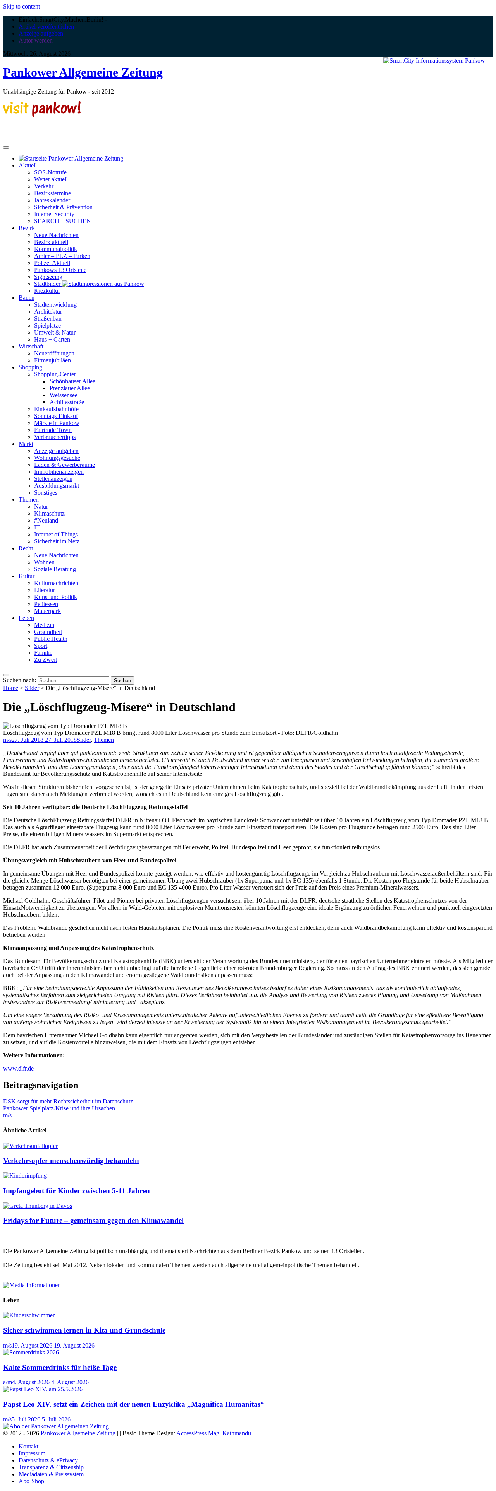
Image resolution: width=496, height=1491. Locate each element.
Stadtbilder (48, 283)
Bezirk (27, 228)
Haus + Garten (52, 339)
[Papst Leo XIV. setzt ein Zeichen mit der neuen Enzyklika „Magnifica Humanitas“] (43, 1389)
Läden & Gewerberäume (64, 464)
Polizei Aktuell (52, 263)
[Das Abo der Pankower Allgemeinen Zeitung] (56, 1426)
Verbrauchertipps (55, 437)
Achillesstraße (67, 402)
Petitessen (46, 604)
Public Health (50, 638)
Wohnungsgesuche (57, 457)
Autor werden (36, 40)
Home (10, 688)
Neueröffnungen (54, 353)
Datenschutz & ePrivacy (48, 1460)
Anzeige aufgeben (56, 450)
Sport (40, 645)
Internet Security (54, 214)
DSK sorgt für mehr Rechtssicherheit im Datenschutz (68, 1101)
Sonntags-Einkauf (56, 416)
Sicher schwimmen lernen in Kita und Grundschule (84, 1330)
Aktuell (28, 165)
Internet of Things (56, 534)
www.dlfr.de (18, 1068)
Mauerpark (47, 611)
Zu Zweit (45, 659)
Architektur (48, 311)
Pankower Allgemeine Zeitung (83, 72)
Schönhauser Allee (72, 381)
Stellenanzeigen (53, 478)
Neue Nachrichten (56, 235)
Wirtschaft (31, 346)
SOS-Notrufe (50, 172)
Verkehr (43, 186)
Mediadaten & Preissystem (51, 1474)
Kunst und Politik (55, 597)
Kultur (26, 576)
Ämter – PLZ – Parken (62, 256)
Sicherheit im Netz (56, 541)
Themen (29, 499)
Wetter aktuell (51, 179)
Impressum (32, 1453)
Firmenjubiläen (52, 360)
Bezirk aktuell (51, 242)
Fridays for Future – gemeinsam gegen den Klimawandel (93, 1220)
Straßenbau (48, 318)
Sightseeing (48, 276)
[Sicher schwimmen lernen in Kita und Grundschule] (29, 1315)
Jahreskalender (52, 200)
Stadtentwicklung (55, 304)
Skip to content (21, 6)
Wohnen (44, 562)
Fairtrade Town (53, 430)
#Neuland (46, 520)
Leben (26, 618)
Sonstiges (45, 492)
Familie (43, 652)
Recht (26, 548)
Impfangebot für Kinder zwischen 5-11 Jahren (76, 1191)
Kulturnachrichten (56, 583)
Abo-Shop (31, 1481)
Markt (26, 444)
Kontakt (28, 1446)
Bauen (26, 297)
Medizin (44, 625)
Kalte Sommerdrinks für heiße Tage (60, 1367)
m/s (7, 739)
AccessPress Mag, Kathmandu (213, 1433)
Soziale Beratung (55, 569)
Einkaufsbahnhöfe (56, 409)
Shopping (30, 367)
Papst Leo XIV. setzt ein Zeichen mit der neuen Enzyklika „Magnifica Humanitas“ (133, 1404)
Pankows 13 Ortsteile (60, 269)
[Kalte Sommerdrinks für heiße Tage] (31, 1352)
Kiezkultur (47, 290)
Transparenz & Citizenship (51, 1467)
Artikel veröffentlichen (46, 26)
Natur (41, 506)
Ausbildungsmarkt (56, 485)
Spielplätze (47, 325)
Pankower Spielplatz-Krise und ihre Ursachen (59, 1108)
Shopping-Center (55, 374)
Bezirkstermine (52, 193)
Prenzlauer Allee (70, 388)
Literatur (44, 590)
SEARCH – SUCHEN (62, 221)
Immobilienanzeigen (59, 471)
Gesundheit (48, 632)
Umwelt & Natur (55, 332)
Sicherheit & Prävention (63, 207)
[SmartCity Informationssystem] (434, 60)
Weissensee (64, 395)
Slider (32, 688)
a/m (7, 1382)
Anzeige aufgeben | (42, 33)
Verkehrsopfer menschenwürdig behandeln (71, 1160)
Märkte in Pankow (56, 423)
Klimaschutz (49, 513)
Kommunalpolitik (55, 249)
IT (37, 527)
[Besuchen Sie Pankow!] (42, 115)
